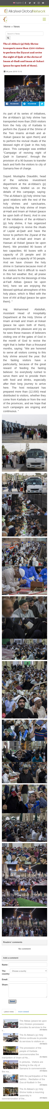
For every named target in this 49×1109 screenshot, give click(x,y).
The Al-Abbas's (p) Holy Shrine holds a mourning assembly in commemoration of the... (23, 1093)
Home (7, 26)
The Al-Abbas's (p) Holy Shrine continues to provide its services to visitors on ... (33, 1038)
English (18, 3)
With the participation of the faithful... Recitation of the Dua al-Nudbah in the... (33, 1079)
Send (12, 1001)
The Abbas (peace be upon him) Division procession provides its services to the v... (24, 1025)
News (17, 26)
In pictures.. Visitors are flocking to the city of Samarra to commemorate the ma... (24, 1066)
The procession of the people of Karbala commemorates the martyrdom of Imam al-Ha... (21, 1052)
